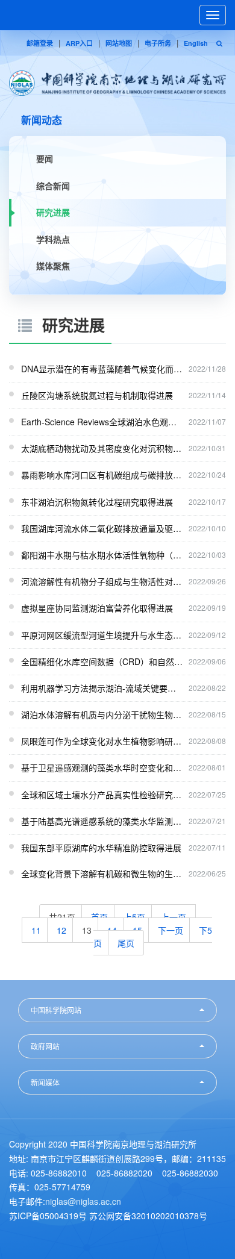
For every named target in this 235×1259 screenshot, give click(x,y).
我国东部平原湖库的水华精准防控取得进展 (101, 848)
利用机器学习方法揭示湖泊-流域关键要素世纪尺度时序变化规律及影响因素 (102, 688)
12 (61, 930)
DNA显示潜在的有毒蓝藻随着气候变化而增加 (102, 369)
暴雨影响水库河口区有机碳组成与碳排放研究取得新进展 (102, 475)
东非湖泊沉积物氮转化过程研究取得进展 (97, 502)
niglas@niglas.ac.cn (83, 1201)
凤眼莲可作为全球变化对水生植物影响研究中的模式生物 (102, 741)
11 (36, 930)
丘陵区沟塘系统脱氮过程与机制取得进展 (97, 395)
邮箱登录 (40, 43)
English (196, 43)
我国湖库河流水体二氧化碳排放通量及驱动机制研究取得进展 (102, 528)
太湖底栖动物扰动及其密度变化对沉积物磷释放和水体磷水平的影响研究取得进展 (102, 448)
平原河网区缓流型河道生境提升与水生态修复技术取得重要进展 (102, 635)
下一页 (170, 930)
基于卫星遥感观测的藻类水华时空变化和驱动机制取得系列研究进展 (102, 767)
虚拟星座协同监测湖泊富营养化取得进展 (97, 608)
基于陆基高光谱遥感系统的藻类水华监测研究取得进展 (102, 821)
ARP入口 (79, 43)
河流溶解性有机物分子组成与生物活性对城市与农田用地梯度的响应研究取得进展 (102, 581)
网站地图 (118, 43)
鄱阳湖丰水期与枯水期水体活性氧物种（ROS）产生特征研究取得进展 (102, 555)
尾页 (126, 943)
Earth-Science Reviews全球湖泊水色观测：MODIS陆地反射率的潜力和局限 (102, 422)
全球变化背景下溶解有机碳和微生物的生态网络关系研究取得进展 (102, 873)
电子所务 (158, 43)
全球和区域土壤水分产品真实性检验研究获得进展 (102, 795)
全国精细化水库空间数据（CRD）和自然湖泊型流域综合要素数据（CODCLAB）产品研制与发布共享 (102, 661)
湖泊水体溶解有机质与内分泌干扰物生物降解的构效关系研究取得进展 (102, 714)
